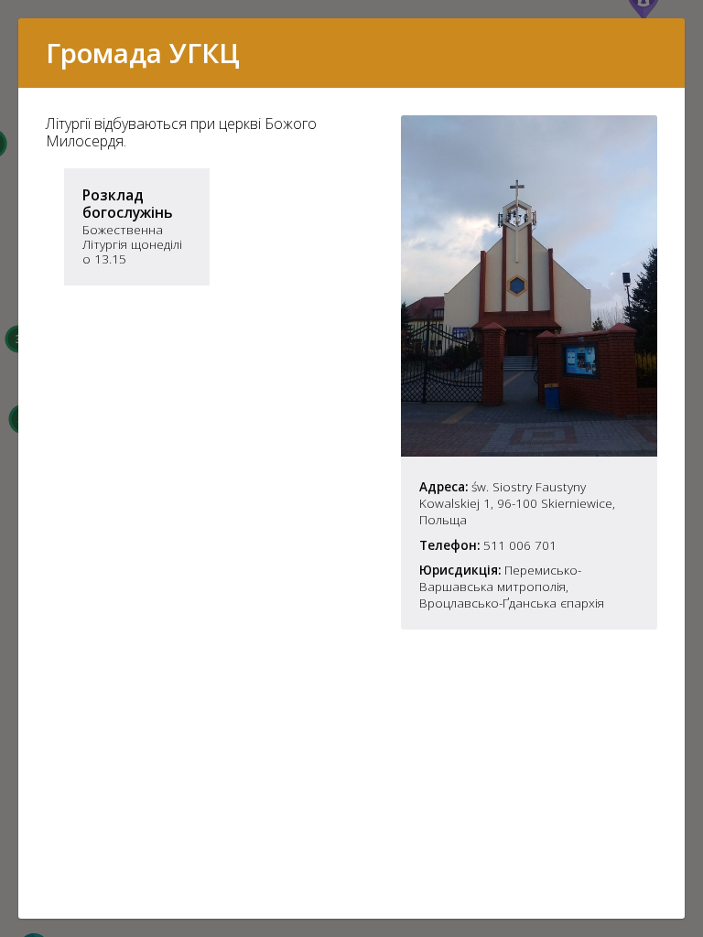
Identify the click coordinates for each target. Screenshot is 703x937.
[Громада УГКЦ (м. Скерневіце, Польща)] (529, 451)
